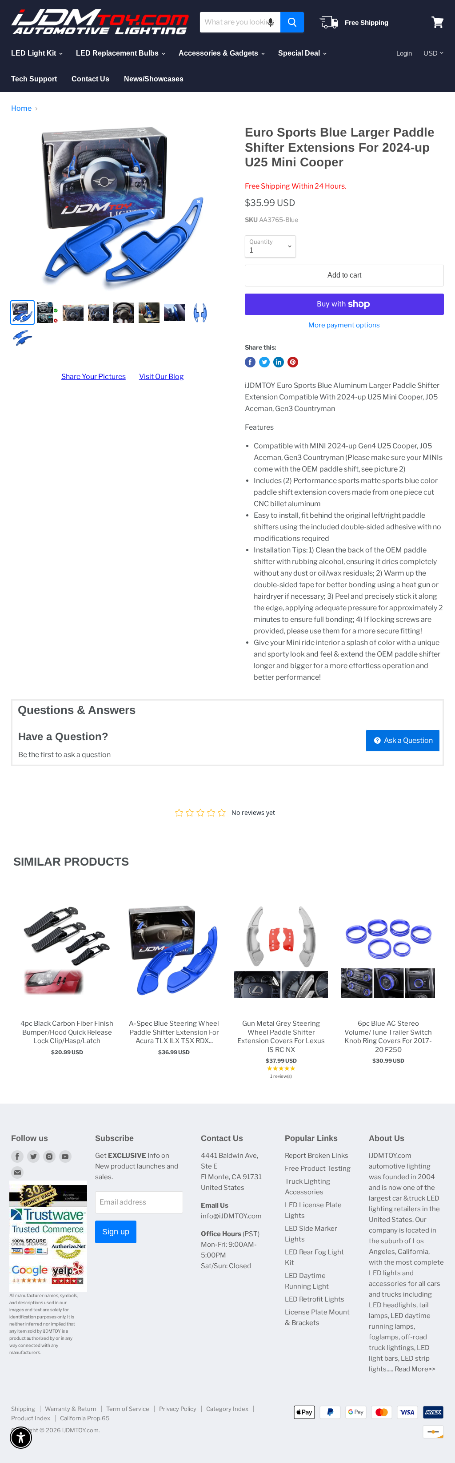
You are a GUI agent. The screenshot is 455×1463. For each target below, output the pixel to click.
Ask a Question (408, 740)
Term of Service (127, 1408)
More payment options (344, 325)
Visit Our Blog (161, 376)
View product (67, 959)
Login (404, 53)
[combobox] (240, 22)
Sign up (115, 1231)
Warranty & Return (70, 1408)
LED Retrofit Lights (314, 1299)
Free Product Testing (318, 1169)
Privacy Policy (177, 1408)
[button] (270, 22)
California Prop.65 (85, 1418)
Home (21, 109)
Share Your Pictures (93, 376)
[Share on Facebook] (250, 362)
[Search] (292, 22)
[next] (433, 983)
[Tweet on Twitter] (264, 362)
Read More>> (415, 1369)
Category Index (227, 1408)
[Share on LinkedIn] (278, 362)
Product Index (30, 1418)
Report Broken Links (316, 1156)
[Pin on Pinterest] (292, 362)
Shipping (23, 1408)
